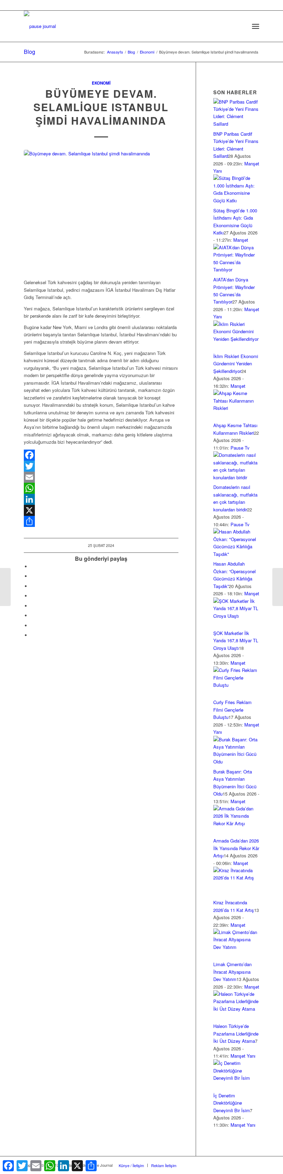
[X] (101, 510)
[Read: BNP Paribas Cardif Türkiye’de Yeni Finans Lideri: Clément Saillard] (236, 124)
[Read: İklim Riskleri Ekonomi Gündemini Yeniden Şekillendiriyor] (236, 339)
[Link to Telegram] (254, 1165)
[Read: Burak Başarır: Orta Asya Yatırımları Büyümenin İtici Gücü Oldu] (236, 761)
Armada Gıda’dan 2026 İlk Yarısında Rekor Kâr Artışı (236, 848)
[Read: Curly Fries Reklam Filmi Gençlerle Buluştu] (236, 685)
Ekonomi (101, 83)
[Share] (101, 521)
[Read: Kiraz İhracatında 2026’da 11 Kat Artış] (236, 877)
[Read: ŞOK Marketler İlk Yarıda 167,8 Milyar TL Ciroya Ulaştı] (236, 616)
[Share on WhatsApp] (32, 586)
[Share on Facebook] (32, 566)
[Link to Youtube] (32, 635)
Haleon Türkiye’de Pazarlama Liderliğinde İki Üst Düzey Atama (235, 1033)
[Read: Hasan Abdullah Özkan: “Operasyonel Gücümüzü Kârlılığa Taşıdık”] (236, 554)
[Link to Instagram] (32, 625)
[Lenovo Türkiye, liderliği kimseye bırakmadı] (277, 587)
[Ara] (240, 26)
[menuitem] (240, 26)
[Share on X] (32, 576)
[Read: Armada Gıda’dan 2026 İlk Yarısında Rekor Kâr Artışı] (236, 823)
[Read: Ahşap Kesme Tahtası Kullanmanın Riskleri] (236, 408)
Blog (29, 52)
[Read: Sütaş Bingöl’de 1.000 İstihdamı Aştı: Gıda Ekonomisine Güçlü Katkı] (236, 200)
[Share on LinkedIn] (32, 596)
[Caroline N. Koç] (101, 210)
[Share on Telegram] (32, 606)
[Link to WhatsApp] (243, 1165)
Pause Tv (240, 447)
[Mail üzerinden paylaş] (32, 615)
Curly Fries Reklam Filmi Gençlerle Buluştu (232, 709)
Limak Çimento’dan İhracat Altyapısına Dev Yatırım (232, 971)
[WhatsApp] (101, 488)
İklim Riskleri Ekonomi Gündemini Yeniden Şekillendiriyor (235, 363)
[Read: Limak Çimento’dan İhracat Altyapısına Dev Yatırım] (236, 947)
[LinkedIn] (101, 499)
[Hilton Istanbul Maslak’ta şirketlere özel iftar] (5, 587)
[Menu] (255, 26)
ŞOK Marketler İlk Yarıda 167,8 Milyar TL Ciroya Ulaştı (235, 640)
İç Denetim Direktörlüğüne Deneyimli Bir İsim (231, 1103)
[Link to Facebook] (192, 1165)
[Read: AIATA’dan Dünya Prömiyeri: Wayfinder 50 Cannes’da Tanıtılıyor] (236, 269)
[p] (40, 26)
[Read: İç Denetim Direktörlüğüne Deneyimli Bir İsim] (236, 1078)
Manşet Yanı (243, 1055)
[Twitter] (101, 466)
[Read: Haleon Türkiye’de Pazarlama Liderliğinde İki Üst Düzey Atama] (236, 1008)
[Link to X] (202, 1165)
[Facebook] (101, 455)
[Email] (101, 477)
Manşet (240, 240)
